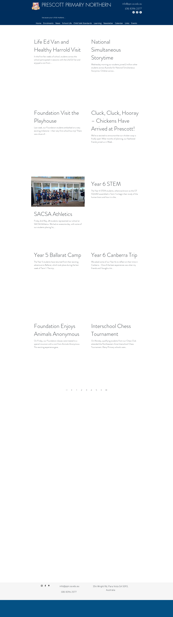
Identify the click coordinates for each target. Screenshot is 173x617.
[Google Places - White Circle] (140, 12)
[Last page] (106, 390)
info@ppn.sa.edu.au (132, 3)
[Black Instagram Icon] (42, 586)
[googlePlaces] (49, 586)
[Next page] (101, 390)
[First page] (67, 390)
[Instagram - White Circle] (133, 12)
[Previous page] (72, 390)
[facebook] (45, 586)
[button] (48, 23)
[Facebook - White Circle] (137, 12)
